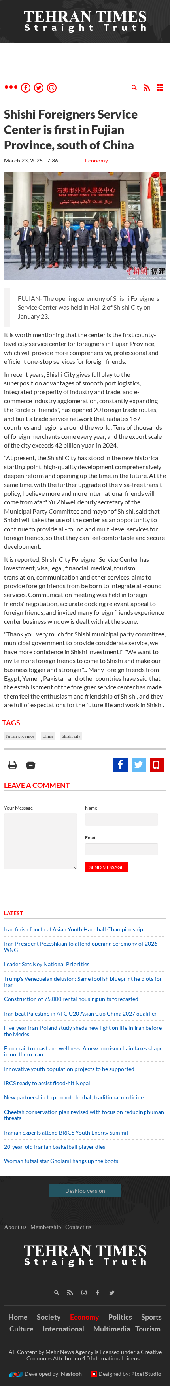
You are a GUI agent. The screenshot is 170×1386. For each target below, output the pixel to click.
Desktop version (85, 1190)
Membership (45, 1227)
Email (90, 837)
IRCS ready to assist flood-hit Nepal (47, 1083)
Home (18, 1317)
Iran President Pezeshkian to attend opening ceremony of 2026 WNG (80, 946)
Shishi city (71, 736)
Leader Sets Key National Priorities (46, 964)
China (48, 736)
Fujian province (20, 736)
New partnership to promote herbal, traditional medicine (74, 1097)
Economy (96, 160)
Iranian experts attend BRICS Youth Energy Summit (66, 1132)
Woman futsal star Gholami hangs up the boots (61, 1161)
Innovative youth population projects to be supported (69, 1068)
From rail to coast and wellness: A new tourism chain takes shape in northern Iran (83, 1051)
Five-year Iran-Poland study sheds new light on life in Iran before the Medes (83, 1030)
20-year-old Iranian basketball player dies (54, 1146)
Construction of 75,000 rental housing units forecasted (71, 998)
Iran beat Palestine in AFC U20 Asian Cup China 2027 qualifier (80, 1013)
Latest (13, 913)
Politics (120, 1317)
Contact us (78, 1227)
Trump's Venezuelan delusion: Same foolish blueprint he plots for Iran (83, 981)
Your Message (18, 808)
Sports (151, 1317)
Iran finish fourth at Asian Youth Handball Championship (73, 929)
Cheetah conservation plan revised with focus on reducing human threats (84, 1114)
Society (49, 1317)
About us (15, 1227)
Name (91, 808)
